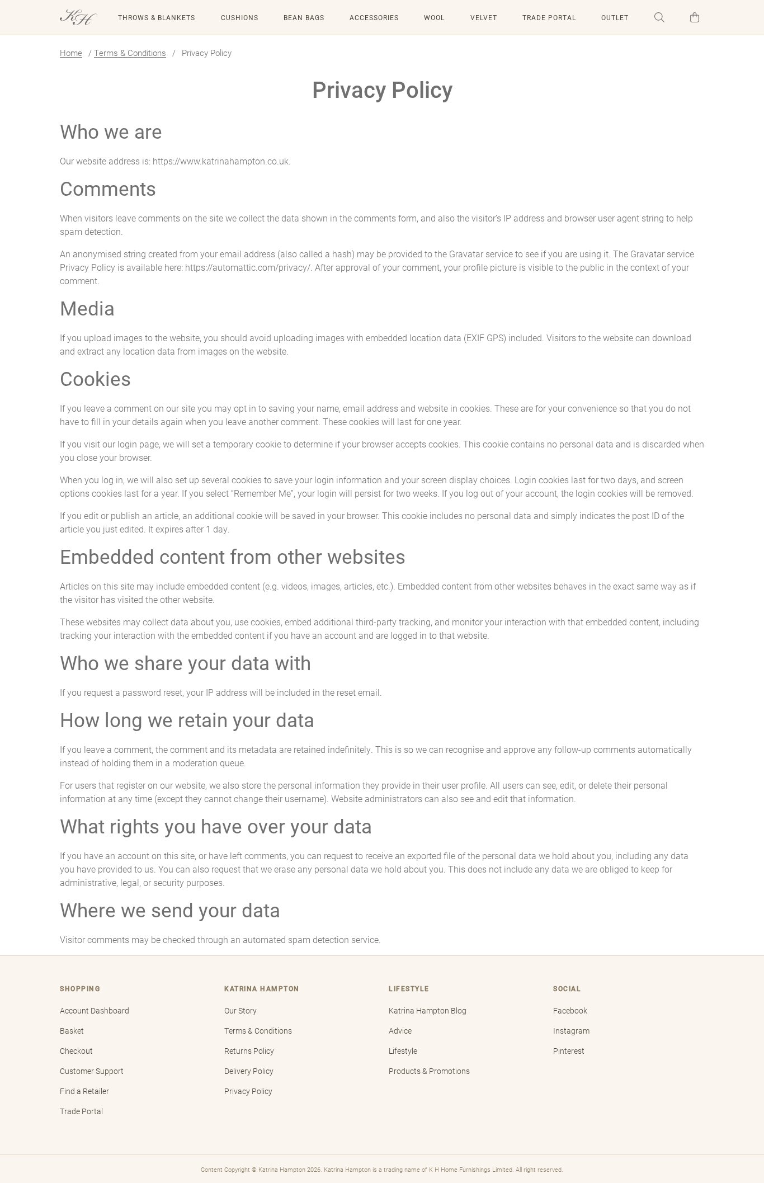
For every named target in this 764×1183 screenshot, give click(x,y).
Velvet (483, 17)
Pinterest (568, 1051)
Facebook (570, 1011)
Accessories (374, 17)
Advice (400, 1031)
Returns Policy (249, 1051)
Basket (72, 1031)
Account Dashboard (94, 1011)
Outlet (615, 17)
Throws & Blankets (156, 17)
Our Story (240, 1011)
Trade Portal (549, 17)
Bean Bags (304, 17)
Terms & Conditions (130, 52)
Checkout (76, 1051)
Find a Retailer (84, 1091)
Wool (434, 17)
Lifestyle (403, 1051)
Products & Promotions (429, 1071)
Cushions (239, 17)
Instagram (571, 1031)
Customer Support (92, 1071)
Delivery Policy (248, 1071)
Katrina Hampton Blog (427, 1011)
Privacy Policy (248, 1091)
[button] (659, 17)
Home (71, 52)
